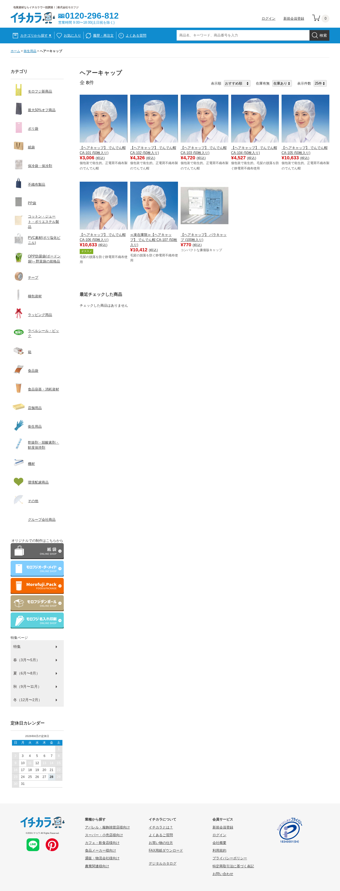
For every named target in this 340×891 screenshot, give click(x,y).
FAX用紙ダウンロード (166, 850)
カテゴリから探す (36, 36)
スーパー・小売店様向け (104, 835)
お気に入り (72, 36)
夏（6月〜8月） (26, 673)
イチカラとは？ (161, 827)
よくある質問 (136, 36)
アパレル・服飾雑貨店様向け (107, 827)
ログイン (268, 18)
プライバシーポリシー (229, 858)
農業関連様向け (97, 866)
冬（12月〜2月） (27, 700)
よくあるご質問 (161, 835)
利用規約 (219, 850)
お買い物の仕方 (161, 843)
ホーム (15, 51)
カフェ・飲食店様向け (102, 843)
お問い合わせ (222, 874)
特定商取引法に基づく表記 (233, 866)
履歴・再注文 (103, 36)
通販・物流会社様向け (102, 858)
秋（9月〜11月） (27, 686)
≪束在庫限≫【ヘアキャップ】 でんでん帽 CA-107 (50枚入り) (153, 240)
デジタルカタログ (162, 863)
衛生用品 (30, 51)
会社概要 (219, 843)
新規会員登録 (293, 18)
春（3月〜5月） (26, 660)
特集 (17, 646)
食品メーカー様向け (100, 850)
